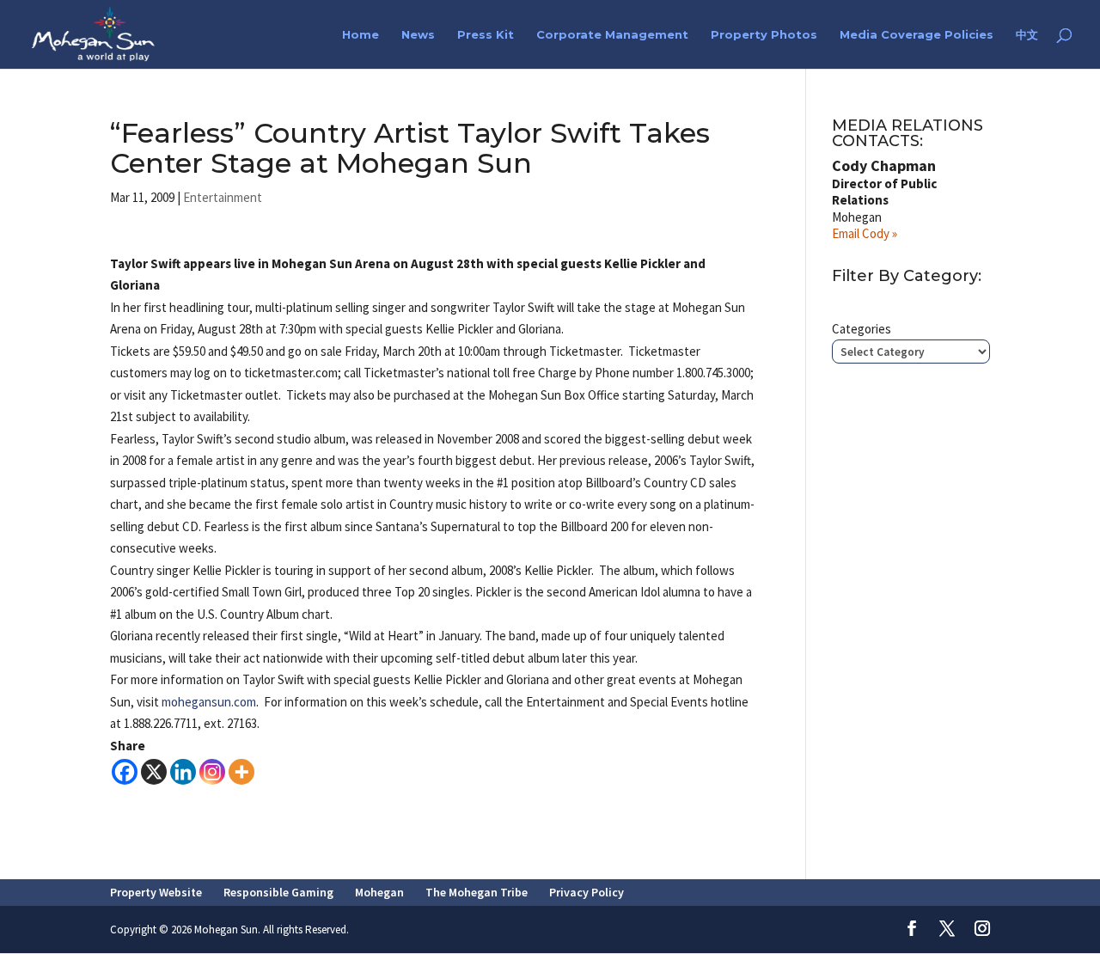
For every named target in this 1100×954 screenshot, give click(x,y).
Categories (861, 329)
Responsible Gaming (278, 892)
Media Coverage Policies (916, 34)
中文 (1027, 34)
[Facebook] (125, 772)
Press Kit (485, 34)
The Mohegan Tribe (476, 892)
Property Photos (764, 34)
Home (360, 34)
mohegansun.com (209, 702)
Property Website (156, 892)
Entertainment (222, 197)
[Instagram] (212, 772)
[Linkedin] (183, 772)
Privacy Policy (586, 892)
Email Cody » (864, 233)
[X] (154, 772)
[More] (241, 772)
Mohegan (379, 892)
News (418, 34)
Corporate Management (612, 34)
